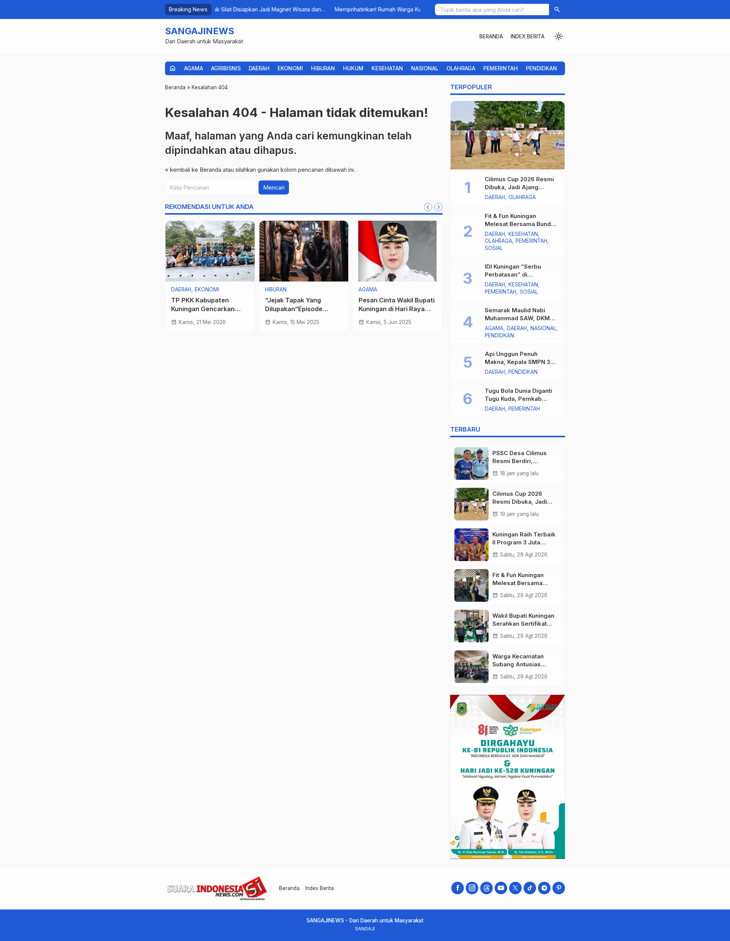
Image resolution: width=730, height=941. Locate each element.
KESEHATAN (387, 68)
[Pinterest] (558, 888)
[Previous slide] (428, 207)
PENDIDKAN (541, 68)
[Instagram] (472, 888)
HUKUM (353, 68)
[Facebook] (457, 888)
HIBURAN (323, 68)
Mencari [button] (273, 187)
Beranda (491, 36)
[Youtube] (501, 888)
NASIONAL (424, 68)
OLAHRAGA (460, 68)
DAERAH (259, 68)
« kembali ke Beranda (193, 169)
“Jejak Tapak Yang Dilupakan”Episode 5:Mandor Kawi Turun (297, 308)
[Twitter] (515, 888)
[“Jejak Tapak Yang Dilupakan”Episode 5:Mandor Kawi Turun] (304, 251)
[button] (557, 9)
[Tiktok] (530, 888)
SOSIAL (494, 248)
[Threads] (486, 888)
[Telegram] (544, 888)
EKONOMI (290, 68)
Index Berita (527, 36)
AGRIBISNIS (226, 68)
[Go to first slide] (438, 207)
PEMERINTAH (500, 68)
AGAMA (193, 68)
